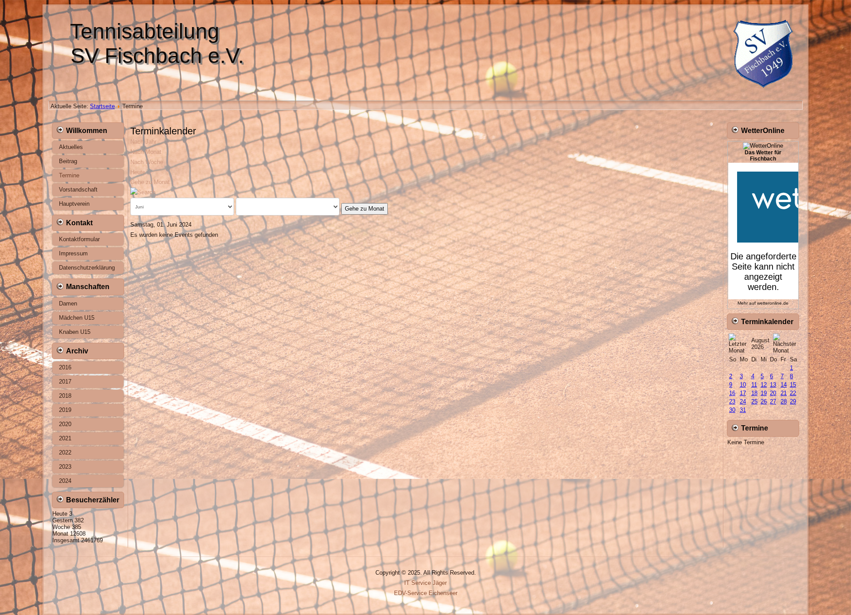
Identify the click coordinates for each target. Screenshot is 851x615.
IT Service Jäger (425, 583)
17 (743, 393)
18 (754, 393)
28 (784, 401)
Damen (68, 303)
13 (773, 384)
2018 (65, 395)
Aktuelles (71, 147)
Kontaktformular (79, 239)
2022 (65, 452)
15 (793, 384)
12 (764, 384)
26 (764, 401)
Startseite (102, 106)
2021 (65, 438)
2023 (65, 466)
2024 (65, 481)
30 (732, 410)
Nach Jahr (143, 141)
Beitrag (68, 161)
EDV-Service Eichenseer (425, 593)
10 (743, 384)
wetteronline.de (773, 303)
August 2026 (760, 343)
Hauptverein (74, 203)
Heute (137, 172)
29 (793, 401)
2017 (65, 381)
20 (773, 393)
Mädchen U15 (76, 317)
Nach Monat (145, 152)
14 (784, 384)
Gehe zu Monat (150, 182)
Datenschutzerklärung (87, 267)
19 (764, 393)
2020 (65, 424)
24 (743, 401)
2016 (65, 367)
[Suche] (143, 192)
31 (743, 410)
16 (732, 393)
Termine (69, 175)
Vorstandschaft (78, 189)
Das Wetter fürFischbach (763, 155)
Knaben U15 (74, 332)
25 (754, 401)
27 (773, 401)
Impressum (73, 253)
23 (732, 401)
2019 (65, 410)
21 (784, 393)
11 (754, 384)
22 (793, 393)
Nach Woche (146, 162)
